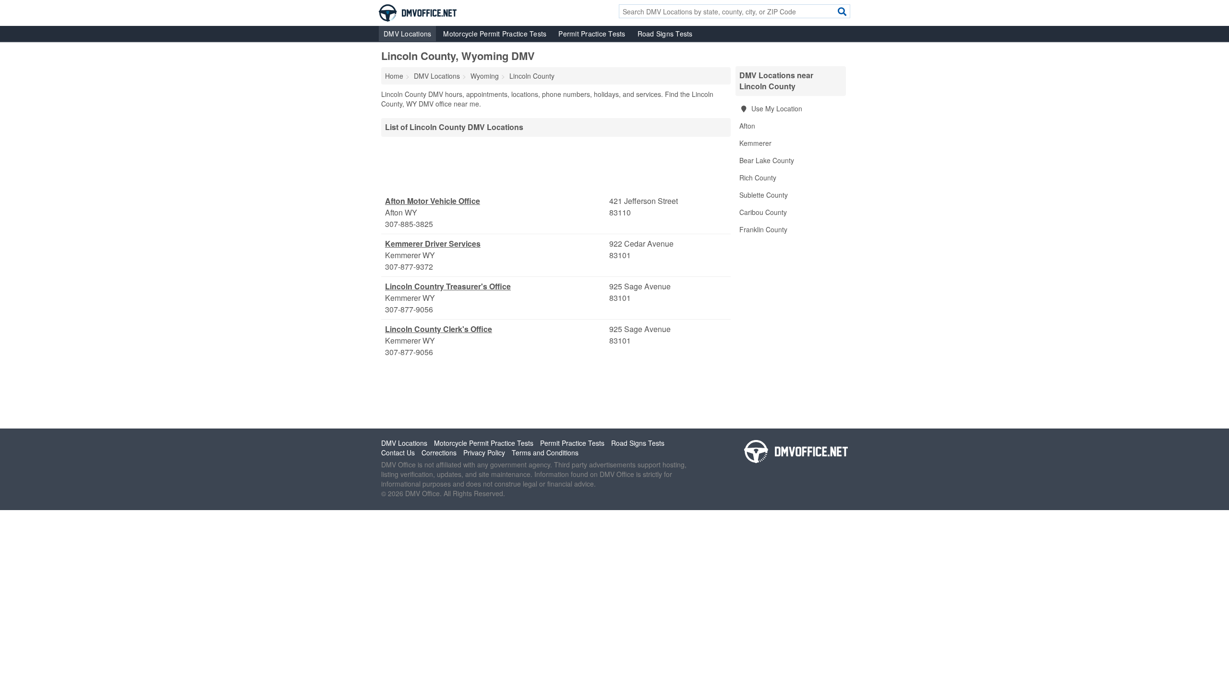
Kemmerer (755, 143)
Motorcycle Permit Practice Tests (494, 33)
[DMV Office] (418, 12)
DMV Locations (407, 33)
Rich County (757, 177)
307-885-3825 (409, 223)
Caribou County (763, 212)
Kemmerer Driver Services (433, 243)
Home (394, 76)
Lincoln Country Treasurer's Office (448, 286)
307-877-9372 (409, 266)
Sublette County (763, 195)
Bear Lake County (766, 160)
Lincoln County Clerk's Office (438, 328)
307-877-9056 (409, 309)
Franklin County (763, 229)
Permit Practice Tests (591, 33)
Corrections (439, 452)
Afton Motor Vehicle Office (432, 200)
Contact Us (398, 452)
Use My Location (775, 108)
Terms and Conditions (545, 452)
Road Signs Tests (665, 33)
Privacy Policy (484, 452)
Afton (747, 126)
